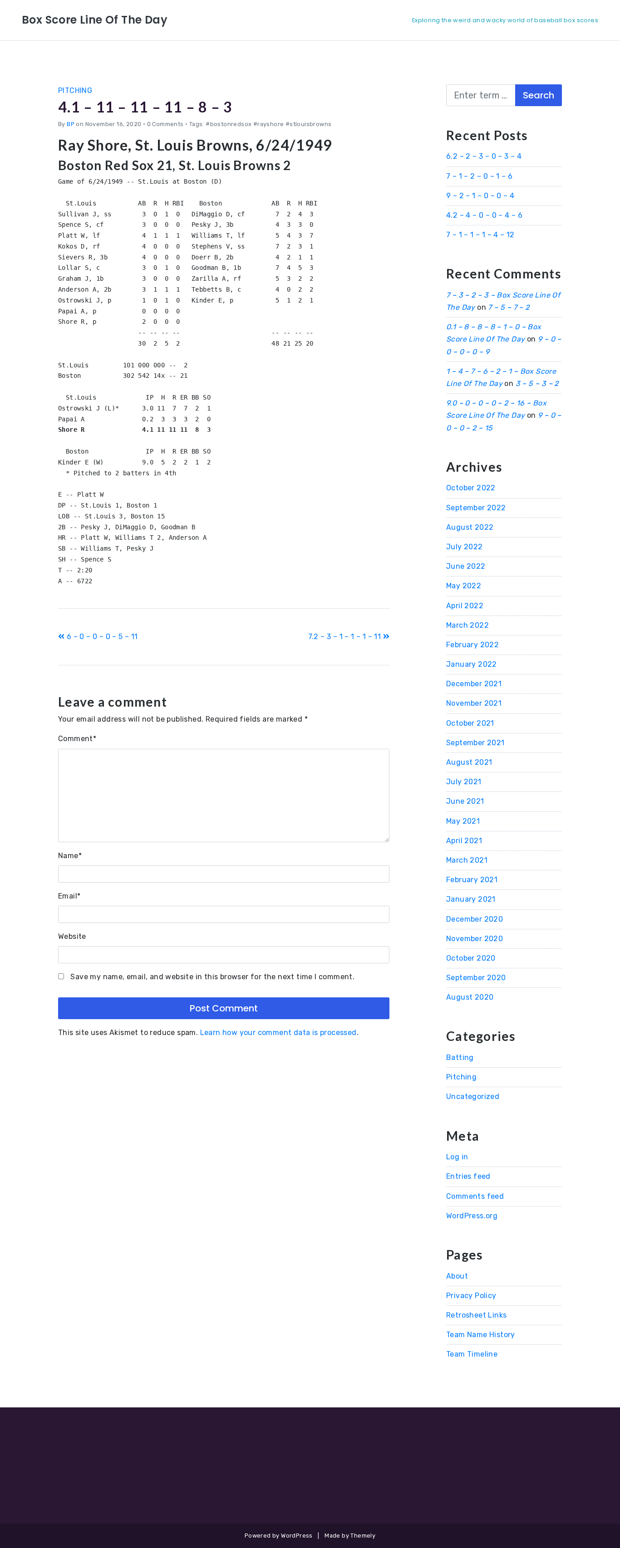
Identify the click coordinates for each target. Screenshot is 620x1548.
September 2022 (476, 507)
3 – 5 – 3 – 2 (537, 383)
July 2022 (464, 546)
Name (70, 855)
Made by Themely (350, 1535)
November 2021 (474, 703)
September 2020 (476, 977)
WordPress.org (471, 1215)
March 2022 (467, 625)
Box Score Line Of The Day (94, 19)
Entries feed (468, 1176)
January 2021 (471, 899)
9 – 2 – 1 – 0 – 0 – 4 (480, 195)
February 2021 (471, 879)
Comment (77, 738)
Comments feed (475, 1196)
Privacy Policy (471, 1295)
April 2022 (464, 605)
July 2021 (464, 781)
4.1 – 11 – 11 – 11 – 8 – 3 (145, 107)
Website (72, 936)
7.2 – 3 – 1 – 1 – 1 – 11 (345, 636)
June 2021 (465, 801)
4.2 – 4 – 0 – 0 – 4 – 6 (484, 215)
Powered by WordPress (279, 1535)
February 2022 (472, 644)
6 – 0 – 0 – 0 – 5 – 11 (101, 636)
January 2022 (471, 664)
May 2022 (463, 585)
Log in (457, 1156)
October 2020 (471, 958)
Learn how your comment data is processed (278, 1032)
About (457, 1276)
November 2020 (474, 938)
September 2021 (475, 742)
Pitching (75, 90)
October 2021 (470, 723)
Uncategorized (472, 1096)
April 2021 (464, 840)
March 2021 (466, 860)
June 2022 (466, 566)
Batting (460, 1057)
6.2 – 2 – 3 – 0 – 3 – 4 (484, 156)
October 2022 (471, 487)
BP (70, 124)
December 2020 (474, 919)
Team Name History (480, 1334)
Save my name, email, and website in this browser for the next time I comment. (212, 976)
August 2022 (469, 527)
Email (69, 896)
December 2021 (474, 683)
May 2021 (463, 821)
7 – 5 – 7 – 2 (508, 307)
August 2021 (469, 762)
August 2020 (469, 997)
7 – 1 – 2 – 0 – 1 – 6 (479, 176)
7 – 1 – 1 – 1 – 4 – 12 (480, 234)
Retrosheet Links (476, 1315)
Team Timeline (471, 1354)
